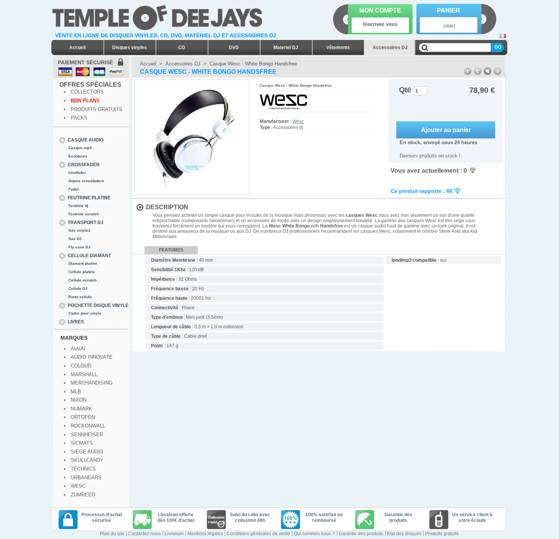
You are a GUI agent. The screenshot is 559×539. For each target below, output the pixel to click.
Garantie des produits (361, 533)
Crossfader (84, 164)
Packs (79, 118)
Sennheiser (87, 434)
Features (171, 250)
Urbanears (86, 477)
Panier (448, 10)
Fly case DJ (79, 247)
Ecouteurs (77, 156)
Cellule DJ (77, 288)
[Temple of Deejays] (158, 16)
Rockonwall (88, 426)
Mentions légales (205, 533)
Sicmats (82, 443)
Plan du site (112, 533)
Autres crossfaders (86, 181)
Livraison (174, 533)
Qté (405, 89)
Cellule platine (81, 272)
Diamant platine (82, 263)
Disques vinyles (129, 47)
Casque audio (85, 140)
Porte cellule (80, 297)
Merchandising (92, 383)
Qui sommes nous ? (314, 533)
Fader (73, 189)
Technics (83, 469)
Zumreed (83, 495)
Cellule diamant (89, 255)
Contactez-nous (144, 533)
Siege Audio (87, 452)
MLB (76, 391)
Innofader (77, 172)
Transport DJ (85, 222)
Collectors (87, 92)
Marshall (84, 374)
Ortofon (83, 417)
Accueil (77, 47)
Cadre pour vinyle (85, 313)
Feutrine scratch (83, 214)
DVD (234, 47)
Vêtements (338, 47)
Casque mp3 (80, 148)
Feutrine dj (78, 206)
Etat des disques (404, 533)
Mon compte (380, 10)
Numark (81, 409)
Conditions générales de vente (258, 533)
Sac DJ (75, 239)
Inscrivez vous (380, 24)
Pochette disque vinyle (98, 305)
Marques (73, 338)
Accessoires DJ (390, 47)
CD (181, 47)
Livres (76, 321)
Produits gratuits (96, 109)
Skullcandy (87, 460)
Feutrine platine (89, 197)
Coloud (81, 366)
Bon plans (85, 100)
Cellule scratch (82, 280)
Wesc (78, 486)
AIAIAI (78, 348)
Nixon (78, 400)
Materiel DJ (285, 47)
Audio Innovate (92, 357)
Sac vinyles (79, 230)
